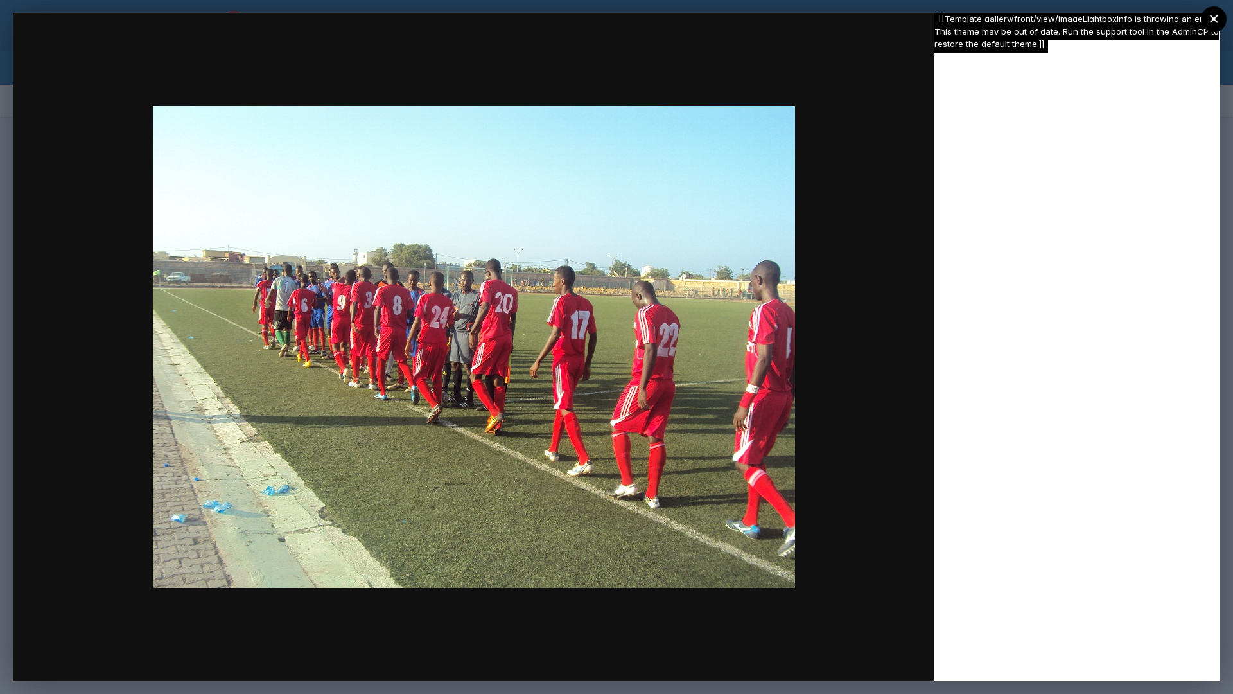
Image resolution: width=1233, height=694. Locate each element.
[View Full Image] (912, 36)
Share (891, 658)
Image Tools (803, 658)
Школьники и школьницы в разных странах (190, 47)
